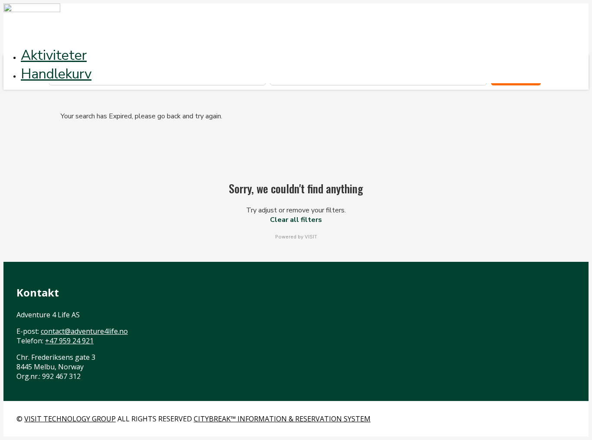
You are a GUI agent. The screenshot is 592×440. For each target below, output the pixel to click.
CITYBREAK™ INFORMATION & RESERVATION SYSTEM (282, 419)
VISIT (311, 237)
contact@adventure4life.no (84, 331)
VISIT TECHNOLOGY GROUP (70, 419)
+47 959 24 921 (69, 340)
